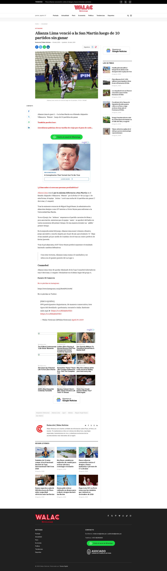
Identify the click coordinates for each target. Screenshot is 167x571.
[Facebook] (28, 111)
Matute (70, 413)
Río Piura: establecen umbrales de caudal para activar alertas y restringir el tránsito (66, 463)
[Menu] (131, 15)
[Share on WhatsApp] (44, 47)
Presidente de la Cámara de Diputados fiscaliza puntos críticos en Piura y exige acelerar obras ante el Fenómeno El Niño (121, 106)
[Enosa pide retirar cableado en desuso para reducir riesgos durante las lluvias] (66, 480)
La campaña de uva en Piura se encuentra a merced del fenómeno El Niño (122, 92)
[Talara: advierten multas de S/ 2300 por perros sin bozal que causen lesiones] (106, 131)
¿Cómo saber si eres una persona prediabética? (58, 187)
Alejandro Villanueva (42, 413)
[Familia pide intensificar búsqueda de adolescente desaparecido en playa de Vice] (106, 70)
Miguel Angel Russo (81, 413)
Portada (55, 15)
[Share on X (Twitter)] (40, 47)
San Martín (39, 416)
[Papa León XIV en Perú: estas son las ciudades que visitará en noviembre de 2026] (88, 480)
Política (90, 15)
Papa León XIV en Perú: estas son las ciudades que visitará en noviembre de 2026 (88, 491)
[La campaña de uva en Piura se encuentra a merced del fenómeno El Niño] (106, 93)
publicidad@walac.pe (114, 534)
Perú (73, 15)
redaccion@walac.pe (100, 534)
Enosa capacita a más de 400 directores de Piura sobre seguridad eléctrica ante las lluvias (44, 491)
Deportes (111, 15)
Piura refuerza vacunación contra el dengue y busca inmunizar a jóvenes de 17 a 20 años (69, 2)
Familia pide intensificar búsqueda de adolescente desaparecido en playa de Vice (122, 70)
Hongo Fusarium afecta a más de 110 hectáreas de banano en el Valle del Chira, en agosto (122, 119)
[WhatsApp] (28, 122)
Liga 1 (64, 413)
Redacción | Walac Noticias (43, 42)
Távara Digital (64, 566)
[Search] (128, 15)
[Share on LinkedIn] (48, 47)
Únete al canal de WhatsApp (68, 137)
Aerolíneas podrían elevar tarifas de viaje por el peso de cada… (65, 128)
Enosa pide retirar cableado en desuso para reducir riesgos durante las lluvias (66, 491)
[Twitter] (28, 116)
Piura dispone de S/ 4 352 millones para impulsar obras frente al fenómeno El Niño (121, 81)
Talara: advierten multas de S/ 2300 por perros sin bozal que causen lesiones (121, 131)
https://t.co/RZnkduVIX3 (61, 310)
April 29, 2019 (78, 320)
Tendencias (101, 15)
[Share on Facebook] (36, 47)
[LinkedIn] (28, 127)
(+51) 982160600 (97, 538)
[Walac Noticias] (83, 8)
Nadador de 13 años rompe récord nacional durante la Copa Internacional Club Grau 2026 (44, 464)
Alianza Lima (43, 193)
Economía (81, 15)
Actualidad (65, 15)
